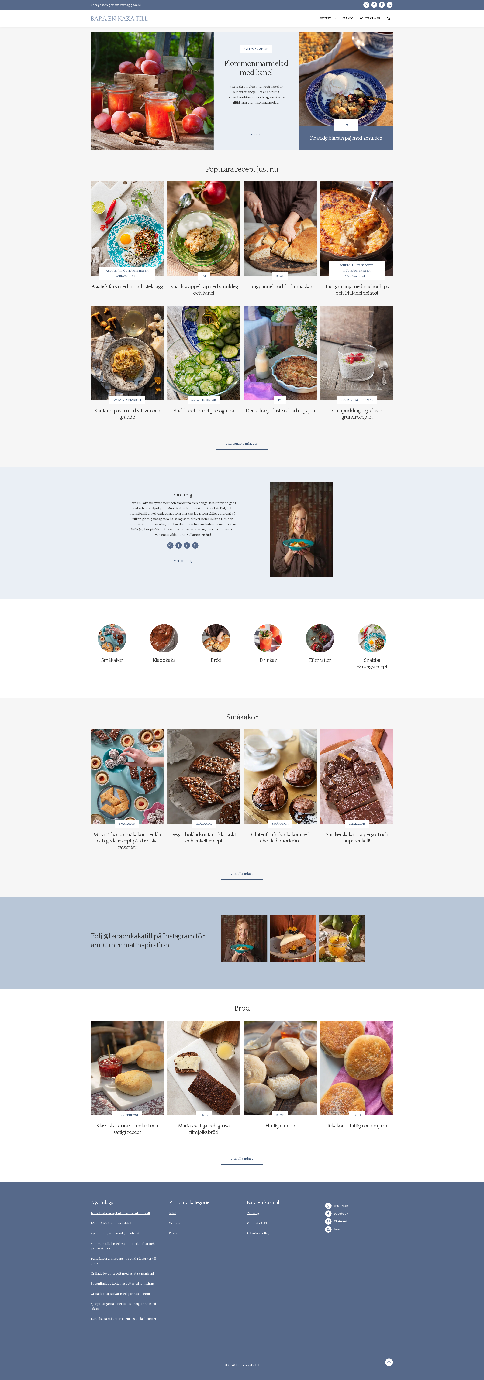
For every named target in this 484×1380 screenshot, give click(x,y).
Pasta (117, 400)
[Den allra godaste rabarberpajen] (280, 353)
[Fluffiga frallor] (280, 1068)
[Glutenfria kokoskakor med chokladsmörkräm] (280, 776)
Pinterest (340, 1221)
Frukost (347, 400)
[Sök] (388, 18)
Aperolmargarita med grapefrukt (115, 1233)
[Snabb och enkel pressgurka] (203, 353)
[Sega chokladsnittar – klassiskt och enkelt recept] (203, 776)
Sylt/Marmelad (256, 49)
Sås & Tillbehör (203, 400)
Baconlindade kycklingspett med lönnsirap (122, 1283)
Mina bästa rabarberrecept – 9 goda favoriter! (124, 1318)
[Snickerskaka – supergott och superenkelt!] (357, 776)
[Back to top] (389, 1363)
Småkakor (127, 823)
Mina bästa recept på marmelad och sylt (120, 1213)
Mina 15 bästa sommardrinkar (113, 1223)
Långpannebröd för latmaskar (280, 286)
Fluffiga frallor (280, 1126)
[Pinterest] (382, 5)
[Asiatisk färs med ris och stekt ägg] (127, 228)
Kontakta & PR (257, 1223)
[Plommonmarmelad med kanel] (152, 91)
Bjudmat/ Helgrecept (356, 265)
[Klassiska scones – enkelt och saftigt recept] (127, 1068)
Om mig (253, 1213)
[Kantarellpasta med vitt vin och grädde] (127, 353)
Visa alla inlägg (242, 873)
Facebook (341, 1213)
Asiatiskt (113, 270)
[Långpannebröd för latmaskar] (280, 228)
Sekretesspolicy (258, 1233)
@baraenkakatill (127, 936)
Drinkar (174, 1223)
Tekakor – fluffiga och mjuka (357, 1126)
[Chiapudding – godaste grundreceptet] (357, 353)
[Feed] (389, 5)
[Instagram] (366, 5)
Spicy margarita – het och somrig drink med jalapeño (123, 1306)
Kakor (173, 1233)
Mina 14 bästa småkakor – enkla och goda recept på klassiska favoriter (127, 841)
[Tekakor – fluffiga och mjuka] (357, 1068)
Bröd (280, 276)
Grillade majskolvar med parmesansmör (120, 1294)
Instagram (341, 1205)
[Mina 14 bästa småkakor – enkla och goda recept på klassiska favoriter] (127, 776)
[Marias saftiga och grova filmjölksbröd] (203, 1068)
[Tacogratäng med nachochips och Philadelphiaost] (357, 228)
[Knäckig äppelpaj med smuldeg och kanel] (203, 228)
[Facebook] (374, 5)
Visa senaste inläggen (242, 443)
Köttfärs (128, 270)
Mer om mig (183, 561)
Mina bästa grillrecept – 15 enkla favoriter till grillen (123, 1261)
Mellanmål (364, 400)
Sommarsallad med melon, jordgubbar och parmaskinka (123, 1246)
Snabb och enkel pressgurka (203, 411)
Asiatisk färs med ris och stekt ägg (127, 286)
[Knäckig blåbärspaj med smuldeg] (346, 91)
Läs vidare (256, 134)
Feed (337, 1229)
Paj (346, 124)
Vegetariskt (132, 400)
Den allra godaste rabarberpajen (280, 411)
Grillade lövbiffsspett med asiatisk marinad (122, 1273)
